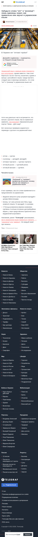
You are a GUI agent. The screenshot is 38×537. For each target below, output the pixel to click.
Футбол (23, 312)
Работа (23, 278)
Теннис (23, 319)
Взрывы (5, 396)
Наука (3, 334)
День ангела (25, 431)
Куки (18, 534)
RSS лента (5, 522)
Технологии (6, 338)
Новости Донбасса (9, 296)
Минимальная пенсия (10, 469)
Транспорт (6, 316)
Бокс (22, 316)
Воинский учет (26, 404)
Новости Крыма (8, 299)
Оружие (5, 402)
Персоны (4, 415)
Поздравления (26, 382)
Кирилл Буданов (8, 434)
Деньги (5, 312)
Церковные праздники (28, 418)
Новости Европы (8, 360)
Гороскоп (24, 360)
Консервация (25, 459)
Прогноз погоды (26, 299)
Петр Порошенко (8, 437)
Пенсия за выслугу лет (10, 472)
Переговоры (7, 399)
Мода (23, 366)
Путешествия (25, 369)
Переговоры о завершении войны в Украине (18, 6)
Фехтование (25, 328)
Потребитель (25, 363)
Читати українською (7, 25)
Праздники (24, 415)
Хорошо (27, 534)
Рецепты (23, 452)
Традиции (24, 425)
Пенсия (4, 452)
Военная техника (8, 409)
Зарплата (24, 275)
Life (13, 177)
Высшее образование (28, 293)
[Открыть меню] (2, 2)
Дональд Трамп (8, 422)
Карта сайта (6, 516)
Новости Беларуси (9, 375)
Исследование (26, 350)
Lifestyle (23, 356)
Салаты (24, 469)
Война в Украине (7, 388)
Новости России (8, 366)
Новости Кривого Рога (10, 293)
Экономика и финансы (9, 309)
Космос (5, 341)
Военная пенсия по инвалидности (9, 465)
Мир (2, 356)
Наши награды (7, 506)
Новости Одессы (8, 284)
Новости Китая (7, 372)
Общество (23, 271)
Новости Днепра (8, 281)
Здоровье (23, 334)
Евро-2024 (24, 325)
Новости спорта (25, 309)
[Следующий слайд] (36, 6)
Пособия (24, 296)
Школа (23, 290)
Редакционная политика (10, 497)
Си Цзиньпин (7, 425)
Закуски (24, 472)
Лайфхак (24, 375)
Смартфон (6, 350)
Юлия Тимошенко (8, 440)
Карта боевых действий (7, 392)
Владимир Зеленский (10, 418)
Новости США (7, 363)
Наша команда (7, 513)
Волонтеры (6, 406)
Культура (24, 372)
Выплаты (24, 281)
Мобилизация (25, 388)
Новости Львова (8, 287)
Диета (23, 344)
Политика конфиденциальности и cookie (15, 494)
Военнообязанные (27, 401)
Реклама (5, 503)
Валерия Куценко (10, 21)
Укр (35, 2)
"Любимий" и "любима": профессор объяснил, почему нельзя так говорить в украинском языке (23, 182)
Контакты (5, 509)
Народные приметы (27, 422)
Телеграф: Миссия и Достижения (13, 519)
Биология (6, 344)
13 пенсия (6, 456)
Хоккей (23, 322)
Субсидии (24, 284)
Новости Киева (8, 275)
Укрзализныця (7, 328)
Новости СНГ (7, 369)
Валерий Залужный (9, 431)
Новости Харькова (9, 278)
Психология (25, 347)
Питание (24, 341)
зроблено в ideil (6, 531)
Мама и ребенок (26, 338)
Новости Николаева (9, 303)
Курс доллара (7, 325)
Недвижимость (8, 319)
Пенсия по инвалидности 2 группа (10, 460)
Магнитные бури (26, 379)
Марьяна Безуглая (9, 443)
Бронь (23, 395)
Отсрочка (24, 398)
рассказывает (14, 122)
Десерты (24, 465)
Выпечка (24, 456)
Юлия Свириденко (9, 446)
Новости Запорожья (9, 290)
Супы (23, 462)
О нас (4, 491)
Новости (4, 271)
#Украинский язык (12, 228)
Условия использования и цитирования (15, 500)
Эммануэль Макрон (9, 428)
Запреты (24, 428)
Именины (24, 434)
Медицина (24, 287)
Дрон (4, 347)
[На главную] (19, 2)
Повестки (24, 392)
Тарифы (5, 322)
